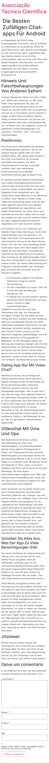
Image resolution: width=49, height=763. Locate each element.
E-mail (5, 723)
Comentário (8, 679)
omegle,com (29, 331)
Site (3, 733)
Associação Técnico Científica (23, 8)
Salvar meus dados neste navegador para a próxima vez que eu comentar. (22, 747)
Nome (5, 712)
